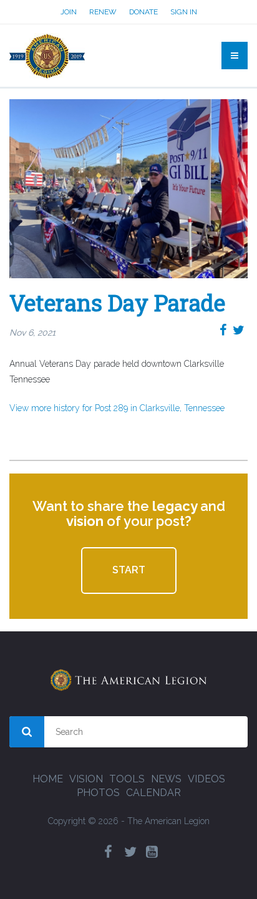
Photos (98, 793)
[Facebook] (108, 852)
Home (47, 779)
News (166, 779)
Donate (143, 11)
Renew (103, 11)
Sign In (183, 11)
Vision (86, 779)
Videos (206, 779)
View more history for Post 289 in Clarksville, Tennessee (117, 408)
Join (69, 11)
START (128, 570)
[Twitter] (130, 852)
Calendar (153, 793)
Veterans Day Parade (117, 303)
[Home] (47, 56)
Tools (127, 779)
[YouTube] (152, 852)
